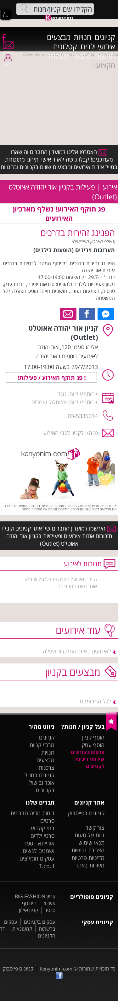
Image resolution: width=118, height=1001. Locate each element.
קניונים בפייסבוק (86, 813)
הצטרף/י (8, 52)
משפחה (58, 56)
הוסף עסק (93, 745)
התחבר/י (8, 64)
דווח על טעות (89, 835)
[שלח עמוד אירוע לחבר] (68, 313)
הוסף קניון (93, 737)
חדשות (105, 56)
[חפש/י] (24, 8)
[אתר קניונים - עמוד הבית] (112, 729)
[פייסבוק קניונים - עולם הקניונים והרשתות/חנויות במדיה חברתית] (3, 37)
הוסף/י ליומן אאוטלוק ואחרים (63, 402)
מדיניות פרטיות (87, 857)
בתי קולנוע (42, 828)
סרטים (47, 820)
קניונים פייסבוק (18, 968)
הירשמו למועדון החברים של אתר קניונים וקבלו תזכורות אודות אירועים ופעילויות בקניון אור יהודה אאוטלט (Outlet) (57, 536)
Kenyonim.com (56, 968)
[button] (5, 14)
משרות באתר (89, 865)
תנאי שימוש (91, 842)
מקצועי (104, 65)
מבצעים (58, 37)
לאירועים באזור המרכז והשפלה (77, 651)
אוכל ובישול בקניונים (41, 786)
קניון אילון (28, 910)
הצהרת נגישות (87, 850)
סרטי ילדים (42, 835)
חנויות (83, 37)
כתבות (82, 56)
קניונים (105, 37)
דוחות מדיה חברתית (32, 813)
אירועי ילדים (98, 46)
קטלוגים (65, 46)
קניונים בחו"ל (39, 775)
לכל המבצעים (95, 701)
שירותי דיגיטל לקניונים (89, 762)
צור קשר (95, 827)
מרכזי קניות (42, 745)
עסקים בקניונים (39, 921)
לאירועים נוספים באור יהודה (67, 356)
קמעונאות (22, 928)
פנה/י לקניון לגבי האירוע (70, 433)
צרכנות (46, 767)
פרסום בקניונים (87, 752)
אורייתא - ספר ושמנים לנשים (38, 847)
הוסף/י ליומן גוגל (76, 394)
